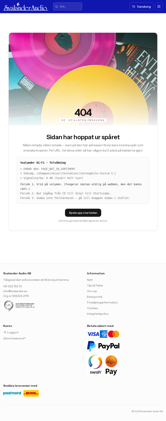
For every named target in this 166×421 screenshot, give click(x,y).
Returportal (94, 297)
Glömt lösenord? (14, 338)
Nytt (90, 280)
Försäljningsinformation (102, 302)
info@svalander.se (15, 291)
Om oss (92, 291)
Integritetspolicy (98, 314)
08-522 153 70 (12, 286)
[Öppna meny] (159, 6)
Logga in (13, 332)
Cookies (92, 308)
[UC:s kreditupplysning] (27, 306)
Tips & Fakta (95, 285)
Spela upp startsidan (83, 213)
